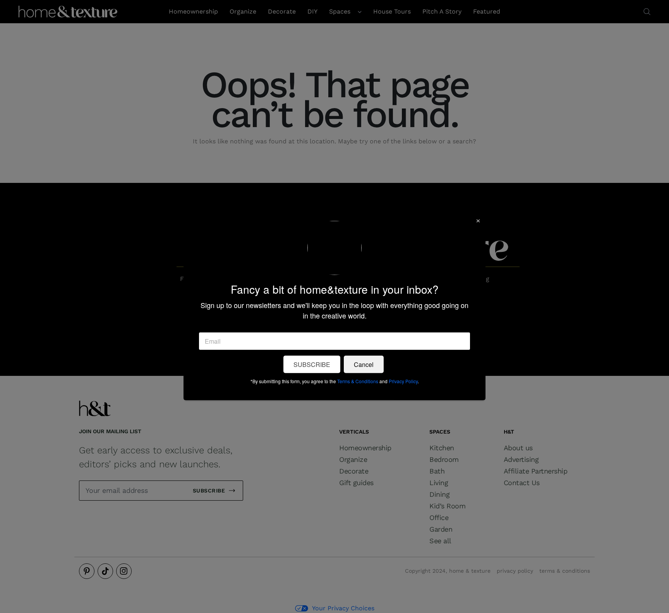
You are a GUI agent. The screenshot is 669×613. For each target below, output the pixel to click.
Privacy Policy (403, 380)
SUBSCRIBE (311, 364)
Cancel (364, 364)
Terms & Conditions (357, 380)
